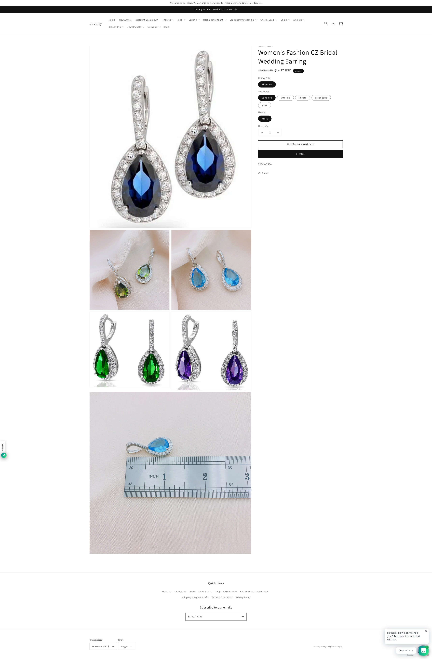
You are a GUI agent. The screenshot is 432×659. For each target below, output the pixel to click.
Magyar (124, 646)
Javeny (323, 646)
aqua (264, 105)
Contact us (181, 591)
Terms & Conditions (222, 597)
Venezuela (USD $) (101, 646)
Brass (265, 118)
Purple (302, 97)
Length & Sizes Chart (226, 591)
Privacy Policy (243, 597)
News (192, 591)
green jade (321, 97)
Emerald (285, 97)
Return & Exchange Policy (254, 591)
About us (167, 591)
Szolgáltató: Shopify (335, 646)
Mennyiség (263, 126)
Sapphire (267, 97)
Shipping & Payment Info (194, 597)
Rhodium (267, 84)
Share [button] (265, 173)
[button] (168, 19)
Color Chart (205, 591)
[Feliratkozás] (242, 616)
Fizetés (300, 153)
